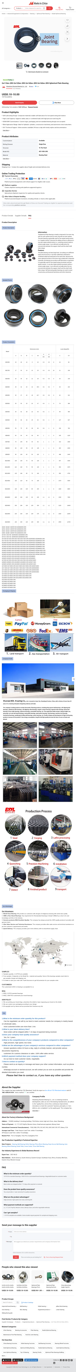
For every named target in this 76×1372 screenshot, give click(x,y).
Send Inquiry (19, 102)
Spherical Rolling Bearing (27, 1348)
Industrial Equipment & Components (17, 13)
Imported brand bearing (8, 1306)
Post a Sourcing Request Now (53, 1257)
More (3, 1356)
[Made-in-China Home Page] (38, 3)
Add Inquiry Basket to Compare (38, 72)
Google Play (17, 1360)
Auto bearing (5, 1309)
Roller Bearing (30, 1144)
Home (3, 13)
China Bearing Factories (10, 1343)
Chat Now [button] (57, 103)
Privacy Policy (66, 1367)
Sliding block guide (7, 1313)
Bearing (32, 13)
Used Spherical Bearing (62, 1348)
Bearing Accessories (21, 1330)
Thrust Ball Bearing (38, 1146)
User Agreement (48, 1367)
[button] (3, 3)
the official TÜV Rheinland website (55, 1090)
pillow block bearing (61, 1306)
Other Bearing (7, 1330)
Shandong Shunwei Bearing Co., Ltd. (16, 86)
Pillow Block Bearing (41, 1144)
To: (11, 1237)
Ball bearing (23, 1306)
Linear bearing (60, 1309)
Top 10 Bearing (24, 1352)
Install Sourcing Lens (11, 1363)
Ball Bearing (21, 1144)
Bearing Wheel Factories (62, 1343)
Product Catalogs (28, 1302)
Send (15, 1257)
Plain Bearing (34, 1330)
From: (10, 1232)
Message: (9, 1241)
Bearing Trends (37, 1352)
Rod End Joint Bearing (31, 1335)
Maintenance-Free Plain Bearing (12, 1335)
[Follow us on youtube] (69, 1360)
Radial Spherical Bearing (59, 13)
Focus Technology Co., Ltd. (25, 1367)
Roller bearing (42, 1306)
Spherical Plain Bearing (43, 13)
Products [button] (18, 8)
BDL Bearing (23, 1309)
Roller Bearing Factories (28, 1343)
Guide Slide (20, 1146)
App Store (6, 1360)
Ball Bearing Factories (44, 1343)
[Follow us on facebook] (61, 1360)
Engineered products (44, 1309)
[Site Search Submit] (49, 8)
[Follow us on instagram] (66, 1360)
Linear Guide (28, 1146)
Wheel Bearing (11, 1146)
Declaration (57, 1367)
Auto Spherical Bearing (9, 1352)
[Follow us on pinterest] (72, 1360)
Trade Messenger (31, 1360)
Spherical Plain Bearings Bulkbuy (54, 1352)
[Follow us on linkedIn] (54, 1363)
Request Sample (33, 107)
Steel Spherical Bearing (9, 1348)
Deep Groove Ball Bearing (56, 1144)
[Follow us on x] (64, 1360)
